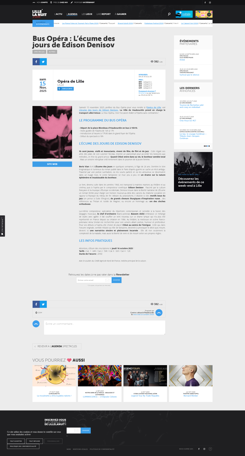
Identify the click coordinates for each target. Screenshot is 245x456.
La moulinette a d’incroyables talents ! (54, 396)
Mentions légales (80, 449)
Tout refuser (34, 441)
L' (58, 14)
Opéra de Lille (154, 107)
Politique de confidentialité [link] (23, 446)
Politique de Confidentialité (102, 449)
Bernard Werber (191, 396)
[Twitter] (43, 61)
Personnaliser (53, 441)
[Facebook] (36, 61)
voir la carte (67, 89)
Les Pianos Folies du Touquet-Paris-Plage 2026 (73, 23)
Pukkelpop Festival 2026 (146, 23)
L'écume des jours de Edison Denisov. (99, 110)
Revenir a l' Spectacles (57, 346)
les (87, 14)
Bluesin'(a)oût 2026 (117, 23)
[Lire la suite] (54, 375)
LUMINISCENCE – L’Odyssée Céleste (100, 397)
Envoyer (116, 280)
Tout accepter (16, 441)
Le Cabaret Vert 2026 (182, 23)
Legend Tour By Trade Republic (145, 396)
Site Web (52, 164)
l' (71, 14)
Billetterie (142, 93)
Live (104, 14)
